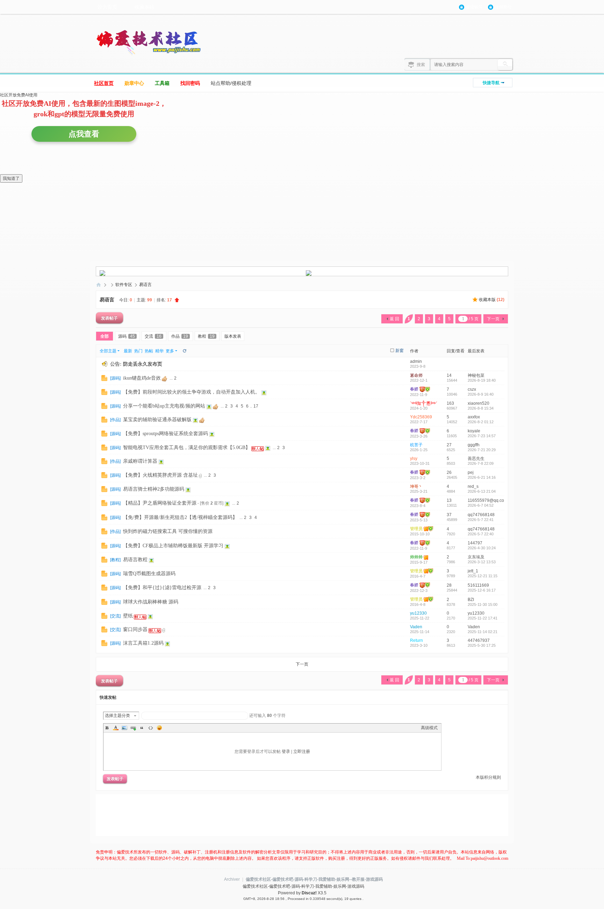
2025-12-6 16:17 (482, 590)
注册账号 (503, 7)
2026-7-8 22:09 (481, 463)
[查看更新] (184, 351)
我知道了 (11, 178)
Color (115, 727)
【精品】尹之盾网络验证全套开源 (159, 503)
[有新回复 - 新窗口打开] (104, 377)
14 (449, 375)
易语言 (145, 284)
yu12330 (418, 613)
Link (133, 727)
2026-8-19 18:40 (482, 380)
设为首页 (107, 7)
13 (449, 500)
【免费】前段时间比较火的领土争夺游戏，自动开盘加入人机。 (191, 392)
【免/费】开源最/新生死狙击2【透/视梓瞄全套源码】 (180, 517)
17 (255, 406)
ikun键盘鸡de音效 (142, 378)
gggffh (474, 444)
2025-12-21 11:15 (482, 576)
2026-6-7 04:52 (481, 505)
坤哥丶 (416, 486)
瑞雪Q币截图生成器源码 (149, 573)
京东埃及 (476, 557)
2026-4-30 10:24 (482, 548)
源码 (126, 336)
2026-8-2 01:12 (481, 422)
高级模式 (429, 727)
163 (450, 403)
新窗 (399, 350)
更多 (170, 351)
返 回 (394, 318)
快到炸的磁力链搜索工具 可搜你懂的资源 (168, 531)
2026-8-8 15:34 (481, 408)
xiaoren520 (478, 403)
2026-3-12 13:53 (482, 562)
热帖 (149, 351)
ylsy (413, 458)
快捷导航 (491, 82)
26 (449, 472)
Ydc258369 (421, 417)
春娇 (414, 389)
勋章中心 (134, 83)
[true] (505, 64)
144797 (475, 543)
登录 (286, 751)
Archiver (232, 879)
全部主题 (108, 351)
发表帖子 (109, 318)
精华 (159, 351)
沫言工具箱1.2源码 (143, 643)
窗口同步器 (135, 629)
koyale (474, 430)
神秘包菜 (476, 375)
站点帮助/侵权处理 (231, 83)
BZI (471, 599)
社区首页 (104, 83)
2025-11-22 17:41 (482, 618)
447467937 (479, 640)
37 (449, 514)
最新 (128, 351)
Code (150, 727)
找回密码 (190, 83)
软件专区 (123, 284)
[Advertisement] (309, 815)
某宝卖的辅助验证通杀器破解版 (157, 419)
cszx (472, 389)
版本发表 (232, 336)
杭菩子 (416, 444)
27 (449, 444)
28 (449, 585)
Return (416, 640)
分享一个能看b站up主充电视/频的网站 (164, 406)
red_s (473, 486)
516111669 (478, 585)
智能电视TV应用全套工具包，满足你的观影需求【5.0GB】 (186, 447)
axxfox (474, 417)
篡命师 (416, 375)
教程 (206, 336)
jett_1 (473, 571)
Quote (141, 727)
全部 (104, 336)
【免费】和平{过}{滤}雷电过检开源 (162, 587)
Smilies (159, 727)
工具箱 (162, 83)
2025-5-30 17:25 (482, 645)
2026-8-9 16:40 (481, 394)
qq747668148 (481, 514)
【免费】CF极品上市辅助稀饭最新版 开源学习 (173, 545)
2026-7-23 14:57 (482, 436)
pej (471, 472)
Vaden (416, 626)
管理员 (416, 528)
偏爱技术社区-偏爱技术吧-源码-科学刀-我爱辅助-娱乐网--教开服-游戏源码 (314, 879)
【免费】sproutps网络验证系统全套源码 (165, 433)
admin (416, 361)
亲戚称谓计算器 (140, 461)
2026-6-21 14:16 (482, 477)
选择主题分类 (117, 715)
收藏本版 (491, 299)
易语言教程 (135, 559)
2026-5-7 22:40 (481, 534)
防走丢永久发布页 (142, 364)
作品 (179, 336)
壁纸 (128, 615)
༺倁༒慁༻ (423, 403)
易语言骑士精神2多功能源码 (153, 489)
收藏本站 (144, 7)
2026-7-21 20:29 (482, 450)
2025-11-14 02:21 (482, 632)
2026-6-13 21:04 (482, 491)
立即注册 (301, 751)
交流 (153, 336)
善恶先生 (476, 458)
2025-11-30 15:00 (482, 604)
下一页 (493, 318)
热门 (138, 351)
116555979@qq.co (486, 500)
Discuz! (309, 892)
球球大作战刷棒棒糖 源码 (150, 601)
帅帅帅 (416, 557)
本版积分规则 (488, 777)
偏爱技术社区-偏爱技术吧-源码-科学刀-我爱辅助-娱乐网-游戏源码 (98, 285)
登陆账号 (474, 7)
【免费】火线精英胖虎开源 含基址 (160, 475)
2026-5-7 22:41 (481, 520)
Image (124, 727)
